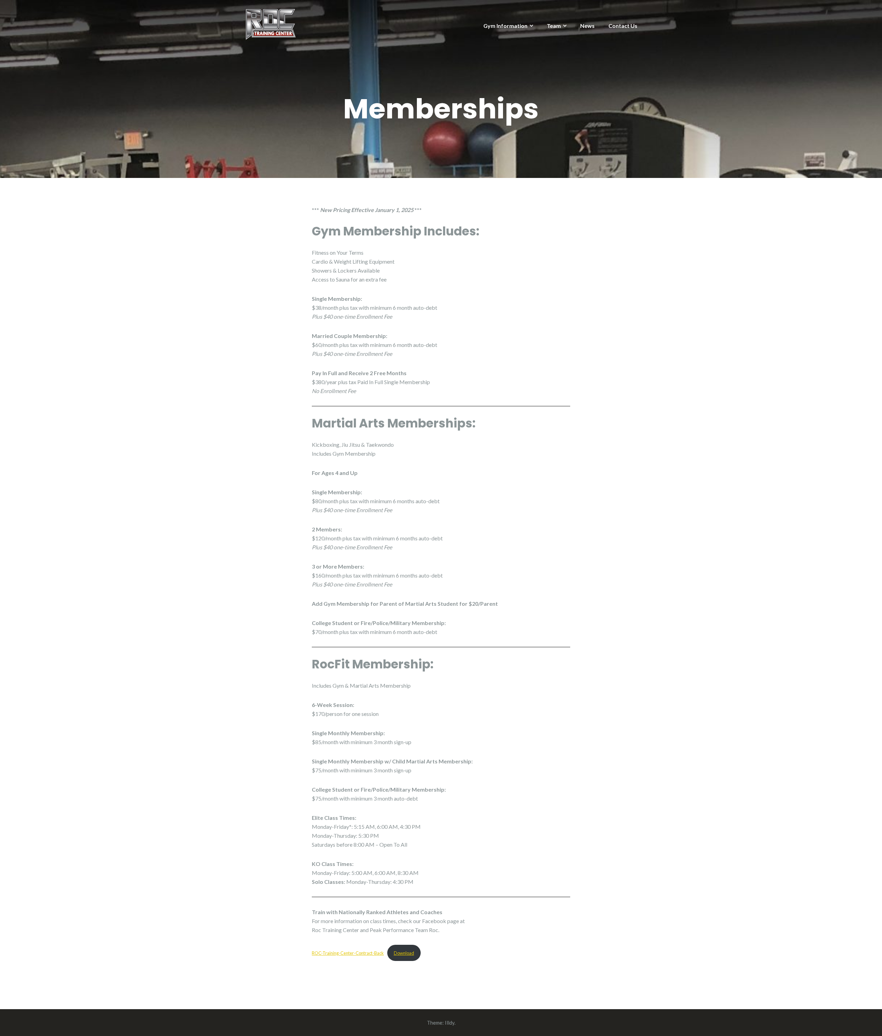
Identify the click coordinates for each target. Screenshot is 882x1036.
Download (404, 953)
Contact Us (622, 25)
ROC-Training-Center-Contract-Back (348, 953)
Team (554, 25)
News (587, 25)
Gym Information (505, 25)
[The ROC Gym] (270, 24)
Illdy (449, 1022)
